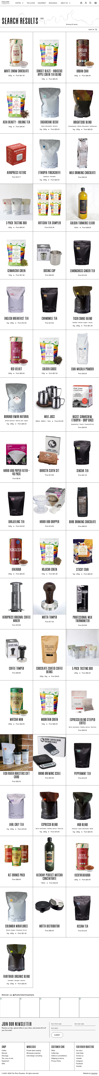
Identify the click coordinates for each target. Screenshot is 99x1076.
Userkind (94, 1073)
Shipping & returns (57, 1058)
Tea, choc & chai (7, 1058)
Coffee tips (55, 1053)
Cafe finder (80, 1053)
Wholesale (53, 3)
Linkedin (79, 1058)
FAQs (53, 1050)
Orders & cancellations (59, 1056)
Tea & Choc (31, 3)
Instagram (79, 1061)
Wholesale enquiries (33, 1053)
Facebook (79, 1063)
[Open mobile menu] (95, 3)
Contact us (79, 1056)
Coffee (18, 3)
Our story (79, 1050)
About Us (64, 3)
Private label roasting (33, 1050)
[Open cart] (81, 3)
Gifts (3, 1063)
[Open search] (90, 3)
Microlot (4, 1053)
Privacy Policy (56, 1061)
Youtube (79, 1066)
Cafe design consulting (34, 1056)
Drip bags (5, 1056)
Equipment (42, 3)
